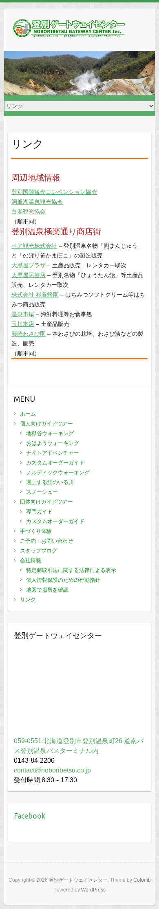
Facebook (29, 816)
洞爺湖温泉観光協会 (37, 201)
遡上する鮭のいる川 (50, 482)
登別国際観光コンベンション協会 (54, 192)
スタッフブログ (38, 551)
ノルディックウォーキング (58, 472)
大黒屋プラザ (28, 265)
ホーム (28, 414)
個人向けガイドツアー (46, 423)
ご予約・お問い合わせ (46, 541)
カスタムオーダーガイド (55, 463)
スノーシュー (42, 492)
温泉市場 (22, 314)
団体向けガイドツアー (46, 502)
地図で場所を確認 (47, 590)
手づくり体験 (36, 531)
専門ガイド (39, 511)
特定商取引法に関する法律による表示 (71, 570)
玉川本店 (22, 324)
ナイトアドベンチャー (52, 453)
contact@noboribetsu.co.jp (52, 770)
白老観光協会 (28, 211)
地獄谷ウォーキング (50, 433)
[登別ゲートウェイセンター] (69, 30)
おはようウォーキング (52, 443)
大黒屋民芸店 (28, 275)
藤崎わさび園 (28, 333)
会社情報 (30, 560)
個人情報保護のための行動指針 (63, 580)
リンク (28, 599)
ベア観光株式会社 (34, 245)
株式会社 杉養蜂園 (35, 294)
